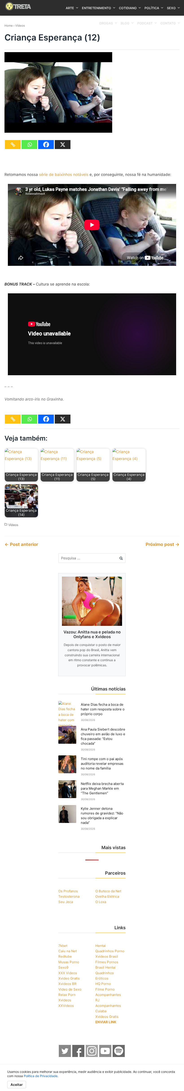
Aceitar (17, 1084)
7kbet (62, 946)
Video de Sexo (69, 989)
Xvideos (64, 1000)
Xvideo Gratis (69, 978)
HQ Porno (103, 984)
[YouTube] (105, 1056)
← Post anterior (21, 544)
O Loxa (100, 902)
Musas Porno (68, 962)
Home (8, 25)
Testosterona (68, 896)
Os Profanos (68, 891)
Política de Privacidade (40, 1076)
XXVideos (66, 1006)
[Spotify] (119, 1056)
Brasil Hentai (105, 967)
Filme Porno (105, 989)
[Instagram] (92, 1056)
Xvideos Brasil (106, 956)
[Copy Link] (13, 144)
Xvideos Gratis (106, 1016)
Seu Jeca (65, 902)
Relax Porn (67, 995)
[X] (62, 144)
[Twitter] (65, 1056)
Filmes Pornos (106, 962)
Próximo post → (163, 544)
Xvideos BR (67, 984)
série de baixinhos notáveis (63, 174)
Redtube (65, 956)
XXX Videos (67, 973)
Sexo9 (63, 967)
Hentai (100, 946)
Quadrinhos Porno (109, 951)
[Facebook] (46, 144)
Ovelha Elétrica (107, 896)
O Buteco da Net (108, 891)
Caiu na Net (67, 951)
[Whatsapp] (29, 144)
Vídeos (20, 25)
